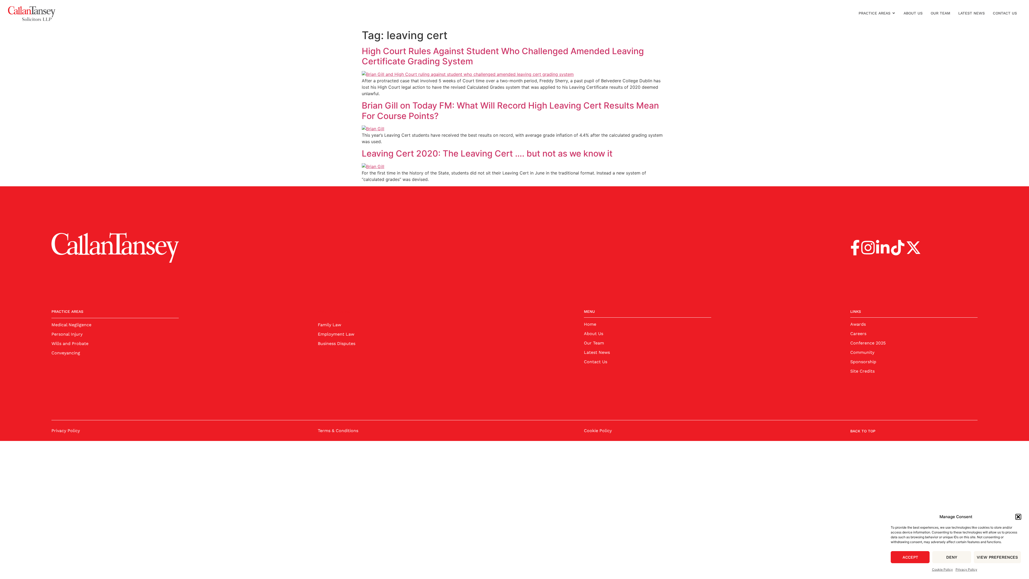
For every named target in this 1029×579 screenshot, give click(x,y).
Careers (858, 333)
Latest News (971, 13)
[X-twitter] (913, 247)
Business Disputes (336, 343)
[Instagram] (868, 247)
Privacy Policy (966, 569)
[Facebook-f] (855, 247)
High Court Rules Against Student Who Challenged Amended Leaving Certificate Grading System (503, 56)
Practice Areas (874, 13)
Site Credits (862, 371)
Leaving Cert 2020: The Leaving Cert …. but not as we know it (487, 153)
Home (590, 324)
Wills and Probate (69, 343)
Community (862, 352)
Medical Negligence (71, 324)
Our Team (940, 13)
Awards (858, 324)
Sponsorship (863, 361)
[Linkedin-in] (882, 247)
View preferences (997, 557)
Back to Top (862, 431)
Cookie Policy (942, 569)
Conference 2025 (868, 343)
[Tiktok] (897, 247)
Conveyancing (65, 352)
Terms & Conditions (338, 430)
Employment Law (336, 334)
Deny (951, 557)
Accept (910, 557)
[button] (1018, 516)
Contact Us (1005, 13)
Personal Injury (67, 334)
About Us (913, 13)
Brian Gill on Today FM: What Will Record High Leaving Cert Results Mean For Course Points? (510, 110)
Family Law (329, 324)
